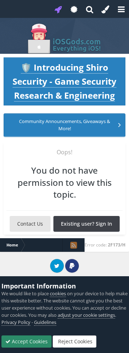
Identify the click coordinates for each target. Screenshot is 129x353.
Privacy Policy (15, 322)
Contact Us (30, 223)
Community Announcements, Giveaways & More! (64, 125)
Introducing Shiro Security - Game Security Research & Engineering (64, 81)
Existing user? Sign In (86, 223)
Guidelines (45, 322)
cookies (58, 293)
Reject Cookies (74, 341)
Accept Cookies (29, 341)
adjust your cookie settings (86, 315)
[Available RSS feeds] (73, 245)
